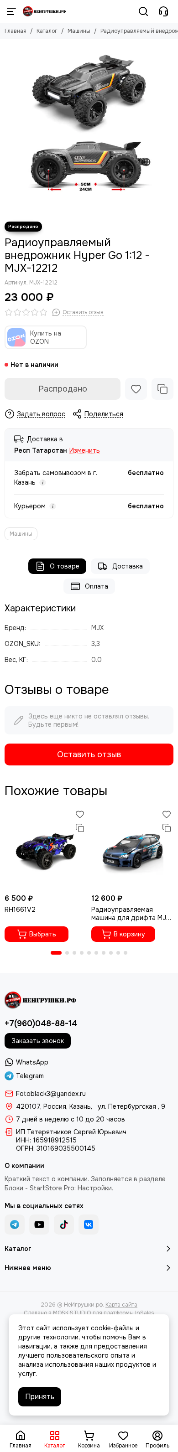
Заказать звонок (37, 1041)
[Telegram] (15, 1224)
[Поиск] (143, 11)
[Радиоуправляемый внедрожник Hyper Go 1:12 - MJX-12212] (89, 128)
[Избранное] (136, 389)
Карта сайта (121, 1304)
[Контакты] (163, 11)
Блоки (14, 1188)
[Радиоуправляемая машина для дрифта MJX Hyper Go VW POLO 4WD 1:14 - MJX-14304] (132, 848)
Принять (39, 1396)
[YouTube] (39, 1224)
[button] (56, 953)
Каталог (47, 31)
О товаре (64, 566)
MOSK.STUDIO (72, 1313)
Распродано (62, 389)
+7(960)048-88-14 (41, 1023)
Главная (15, 31)
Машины (79, 31)
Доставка (127, 566)
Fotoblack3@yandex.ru (51, 1094)
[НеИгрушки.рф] (45, 11)
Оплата (96, 586)
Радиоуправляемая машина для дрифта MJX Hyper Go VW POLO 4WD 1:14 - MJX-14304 (130, 913)
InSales (144, 1313)
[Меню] (11, 11)
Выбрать (42, 934)
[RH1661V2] (46, 848)
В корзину (129, 934)
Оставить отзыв (89, 754)
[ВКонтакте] (89, 1224)
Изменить (84, 450)
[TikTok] (64, 1224)
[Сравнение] (162, 389)
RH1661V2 (20, 909)
